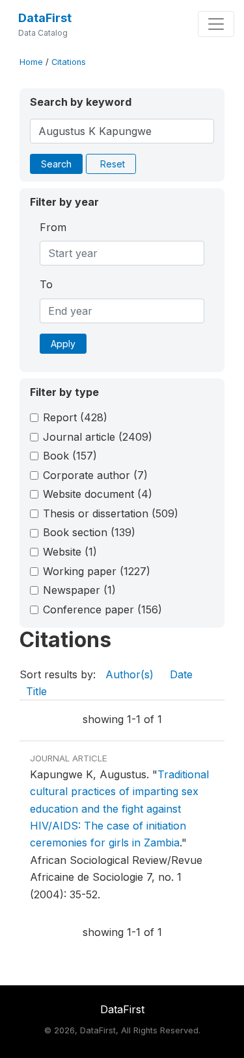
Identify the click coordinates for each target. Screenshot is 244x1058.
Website (70, 551)
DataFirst (45, 18)
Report (75, 417)
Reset (112, 163)
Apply (63, 343)
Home (31, 62)
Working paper (96, 571)
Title (36, 691)
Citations (68, 62)
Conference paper (102, 609)
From (53, 227)
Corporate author (95, 475)
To (46, 284)
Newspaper (79, 590)
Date (181, 674)
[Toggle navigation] (216, 24)
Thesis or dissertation (110, 513)
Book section (89, 532)
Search (56, 163)
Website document (97, 493)
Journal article (97, 436)
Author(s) (129, 674)
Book (70, 455)
